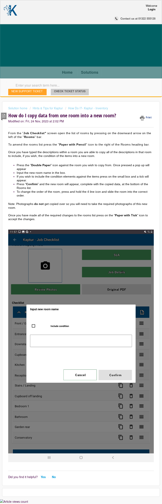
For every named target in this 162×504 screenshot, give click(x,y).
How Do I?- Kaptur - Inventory (88, 108)
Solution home (18, 108)
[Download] (73, 254)
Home (67, 72)
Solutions (89, 72)
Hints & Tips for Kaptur (48, 108)
